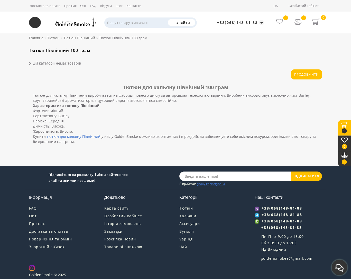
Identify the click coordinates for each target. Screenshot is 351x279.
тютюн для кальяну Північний (73, 136)
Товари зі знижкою (123, 246)
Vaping (186, 239)
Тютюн (186, 208)
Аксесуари (189, 223)
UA (276, 6)
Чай (183, 246)
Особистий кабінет (303, 5)
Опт (83, 5)
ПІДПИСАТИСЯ (306, 176)
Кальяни (187, 215)
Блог (119, 5)
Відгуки (106, 5)
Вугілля (186, 231)
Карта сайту (116, 208)
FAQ (93, 5)
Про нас (70, 5)
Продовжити (306, 74)
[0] (298, 22)
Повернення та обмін (50, 239)
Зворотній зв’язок (46, 246)
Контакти (133, 5)
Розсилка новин (120, 239)
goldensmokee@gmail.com (286, 258)
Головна (36, 37)
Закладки (113, 231)
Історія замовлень (122, 223)
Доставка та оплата (45, 5)
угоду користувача (211, 184)
